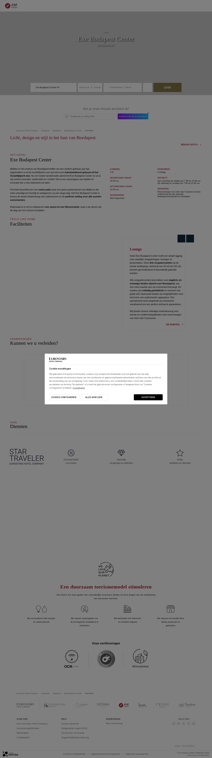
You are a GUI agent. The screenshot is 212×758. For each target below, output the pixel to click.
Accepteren (148, 397)
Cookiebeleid (79, 388)
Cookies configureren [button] (63, 397)
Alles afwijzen (93, 397)
